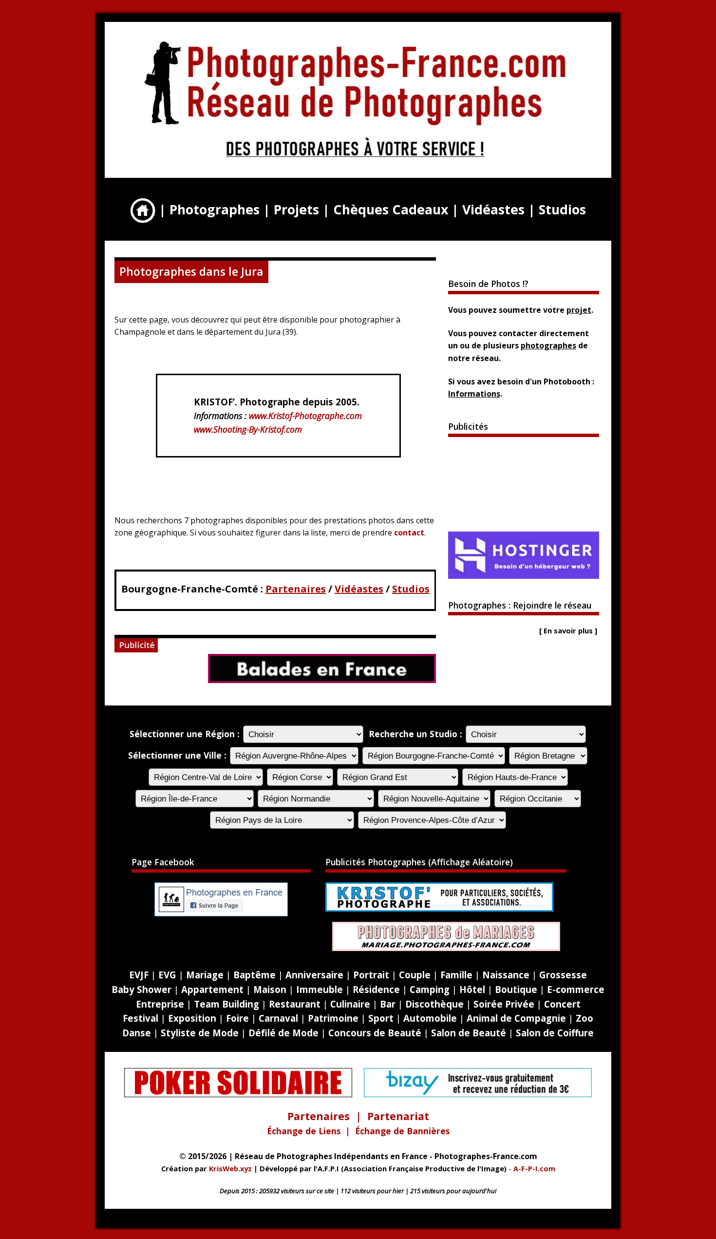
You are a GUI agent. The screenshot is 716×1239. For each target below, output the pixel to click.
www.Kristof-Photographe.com (305, 415)
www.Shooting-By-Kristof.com (248, 429)
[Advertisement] (523, 483)
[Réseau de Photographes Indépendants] (355, 160)
